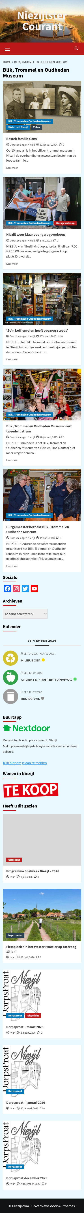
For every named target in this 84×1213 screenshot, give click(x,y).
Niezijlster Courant (42, 21)
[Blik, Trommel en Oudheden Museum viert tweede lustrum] (42, 394)
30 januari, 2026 (29, 1108)
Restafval (30, 698)
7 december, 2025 (30, 1184)
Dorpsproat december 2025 (26, 1178)
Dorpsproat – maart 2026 (24, 1027)
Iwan (12, 877)
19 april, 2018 (47, 538)
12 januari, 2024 (49, 145)
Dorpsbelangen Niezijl (22, 145)
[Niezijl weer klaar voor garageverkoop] (42, 203)
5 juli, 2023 (46, 241)
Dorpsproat (15, 1016)
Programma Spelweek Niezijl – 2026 (32, 871)
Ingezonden (15, 935)
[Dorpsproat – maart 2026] (42, 995)
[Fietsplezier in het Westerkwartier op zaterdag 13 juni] (42, 915)
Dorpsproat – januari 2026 (25, 1102)
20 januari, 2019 (49, 437)
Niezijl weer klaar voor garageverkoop (35, 234)
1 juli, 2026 (26, 877)
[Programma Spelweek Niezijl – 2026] (42, 840)
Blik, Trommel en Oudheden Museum (29, 121)
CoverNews (40, 1206)
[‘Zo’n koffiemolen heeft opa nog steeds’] (42, 299)
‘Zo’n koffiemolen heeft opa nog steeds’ (37, 330)
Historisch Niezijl (18, 127)
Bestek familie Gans (21, 138)
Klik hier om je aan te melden (25, 763)
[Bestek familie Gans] (42, 107)
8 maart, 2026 (28, 1033)
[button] (7, 48)
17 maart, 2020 (48, 336)
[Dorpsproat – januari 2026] (42, 1071)
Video (36, 127)
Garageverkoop (65, 223)
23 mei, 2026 (27, 957)
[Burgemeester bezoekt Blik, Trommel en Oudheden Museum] (42, 495)
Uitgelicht (14, 860)
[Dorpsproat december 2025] (42, 1146)
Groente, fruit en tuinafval (46, 679)
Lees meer (12, 167)
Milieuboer (31, 660)
